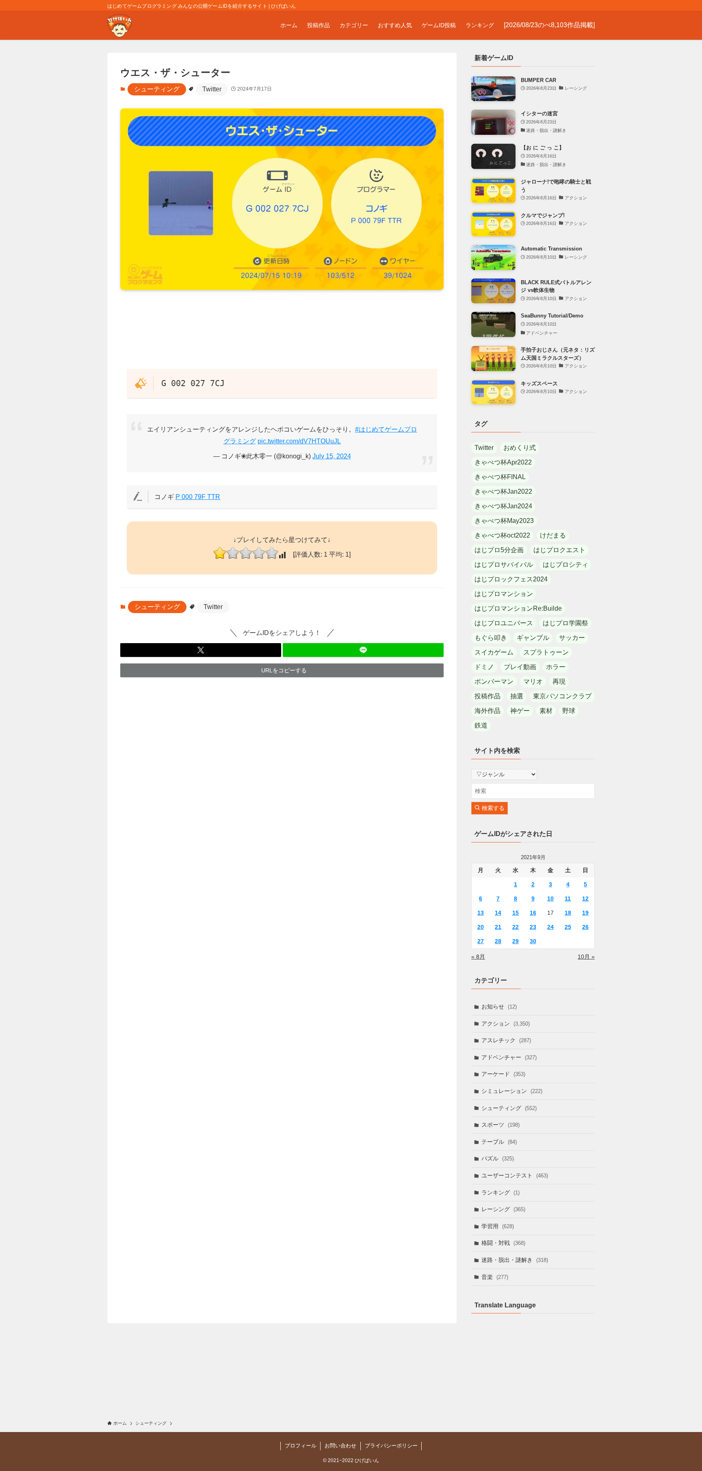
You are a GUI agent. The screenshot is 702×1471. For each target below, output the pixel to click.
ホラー (556, 666)
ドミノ (484, 666)
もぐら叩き (490, 637)
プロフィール (300, 1446)
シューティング (157, 89)
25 (568, 927)
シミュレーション (511, 1091)
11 (568, 898)
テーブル (499, 1141)
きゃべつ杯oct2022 (502, 535)
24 (550, 927)
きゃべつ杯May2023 (504, 520)
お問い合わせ (340, 1446)
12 (585, 898)
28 (498, 941)
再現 (559, 681)
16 (533, 912)
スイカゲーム (494, 652)
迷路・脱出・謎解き (514, 1260)
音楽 (494, 1277)
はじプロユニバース (503, 623)
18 (568, 912)
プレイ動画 (520, 666)
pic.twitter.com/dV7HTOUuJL (299, 441)
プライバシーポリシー (391, 1446)
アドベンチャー (509, 1057)
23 (533, 927)
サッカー (572, 637)
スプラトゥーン (546, 652)
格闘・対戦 (503, 1243)
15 (515, 912)
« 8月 (478, 956)
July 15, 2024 (331, 456)
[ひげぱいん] (119, 25)
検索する (492, 808)
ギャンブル (533, 637)
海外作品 (487, 710)
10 (550, 898)
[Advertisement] (282, 329)
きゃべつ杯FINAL (500, 476)
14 (498, 912)
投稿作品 (487, 696)
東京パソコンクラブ (562, 696)
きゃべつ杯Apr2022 (503, 462)
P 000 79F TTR (198, 496)
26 (585, 927)
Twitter (211, 89)
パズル (497, 1158)
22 (515, 927)
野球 (568, 710)
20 (480, 927)
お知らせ (499, 1006)
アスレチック (506, 1040)
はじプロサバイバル (503, 564)
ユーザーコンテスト (514, 1175)
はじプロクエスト (559, 549)
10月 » (586, 956)
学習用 (497, 1226)
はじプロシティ (565, 564)
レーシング (503, 1209)
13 (480, 912)
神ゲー (520, 710)
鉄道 (481, 725)
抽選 (516, 696)
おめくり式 (519, 447)
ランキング (500, 1192)
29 (515, 941)
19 (585, 912)
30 (533, 941)
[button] (200, 650)
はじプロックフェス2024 (511, 579)
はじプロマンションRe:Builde (518, 608)
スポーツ (500, 1124)
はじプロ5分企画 (499, 549)
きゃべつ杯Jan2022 (503, 491)
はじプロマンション (503, 593)
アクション (505, 1023)
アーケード (503, 1074)
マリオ (533, 681)
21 (498, 927)
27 (480, 941)
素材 (546, 710)
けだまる (553, 535)
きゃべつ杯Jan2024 (503, 506)
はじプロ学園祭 (565, 623)
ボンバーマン (494, 681)
